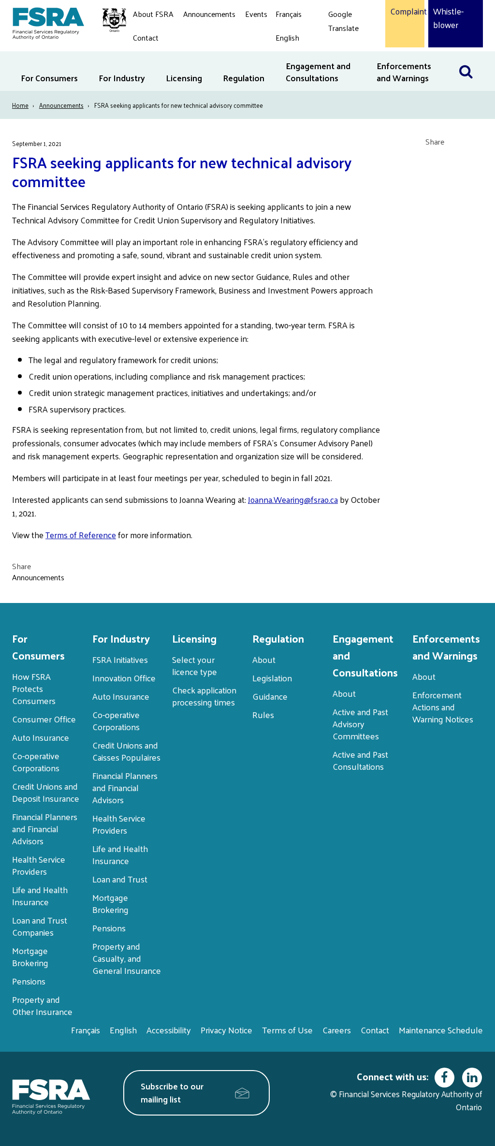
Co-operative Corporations (35, 761)
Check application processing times (204, 696)
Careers (336, 1030)
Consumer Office (44, 719)
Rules (263, 714)
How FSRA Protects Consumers (34, 688)
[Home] (64, 22)
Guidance (270, 696)
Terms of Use (287, 1030)
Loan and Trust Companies (39, 926)
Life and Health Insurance (40, 895)
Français (289, 14)
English (287, 37)
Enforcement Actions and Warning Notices (442, 707)
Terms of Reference (80, 535)
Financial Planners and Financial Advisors (44, 828)
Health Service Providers (38, 865)
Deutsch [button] (344, 51)
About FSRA (153, 14)
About (264, 659)
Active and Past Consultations (360, 760)
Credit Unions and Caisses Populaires (126, 751)
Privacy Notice (226, 1030)
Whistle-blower (448, 18)
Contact (146, 37)
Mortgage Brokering (30, 956)
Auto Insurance (40, 737)
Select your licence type (194, 665)
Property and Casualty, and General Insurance (126, 958)
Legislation (272, 678)
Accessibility (168, 1030)
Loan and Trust (119, 879)
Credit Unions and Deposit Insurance (45, 792)
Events (256, 14)
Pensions (28, 981)
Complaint (405, 11)
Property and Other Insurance (42, 1005)
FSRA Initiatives (120, 659)
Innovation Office (124, 678)
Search (471, 57)
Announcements (209, 14)
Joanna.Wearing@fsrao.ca (293, 499)
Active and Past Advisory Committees (360, 723)
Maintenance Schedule (441, 1030)
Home (20, 105)
